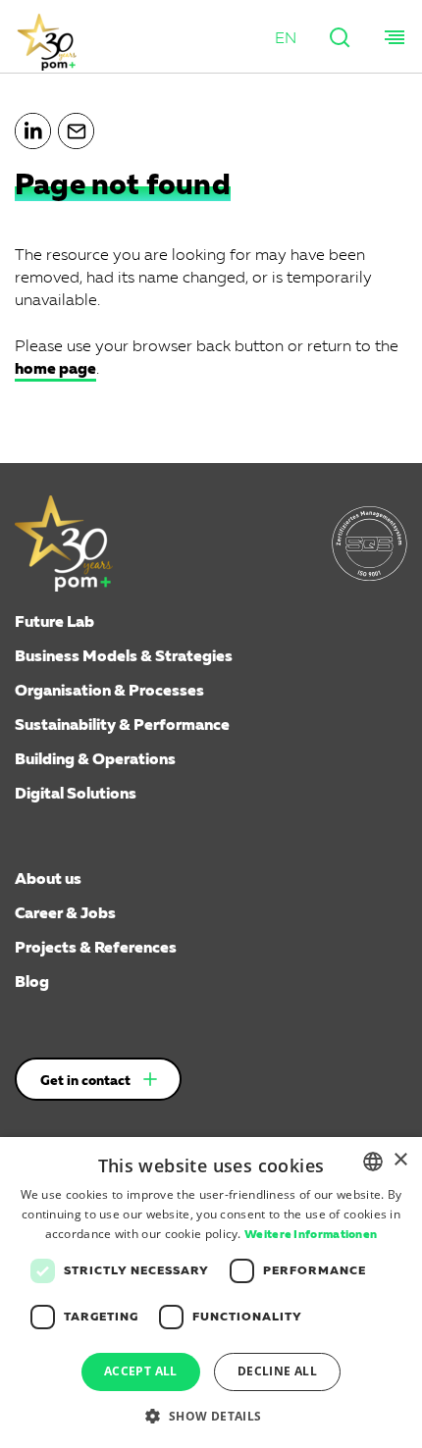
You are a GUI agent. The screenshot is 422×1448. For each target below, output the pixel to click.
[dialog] (211, 1292)
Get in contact (85, 1081)
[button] (285, 39)
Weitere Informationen (310, 1235)
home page (55, 370)
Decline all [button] (277, 1371)
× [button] (400, 1160)
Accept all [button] (141, 1371)
